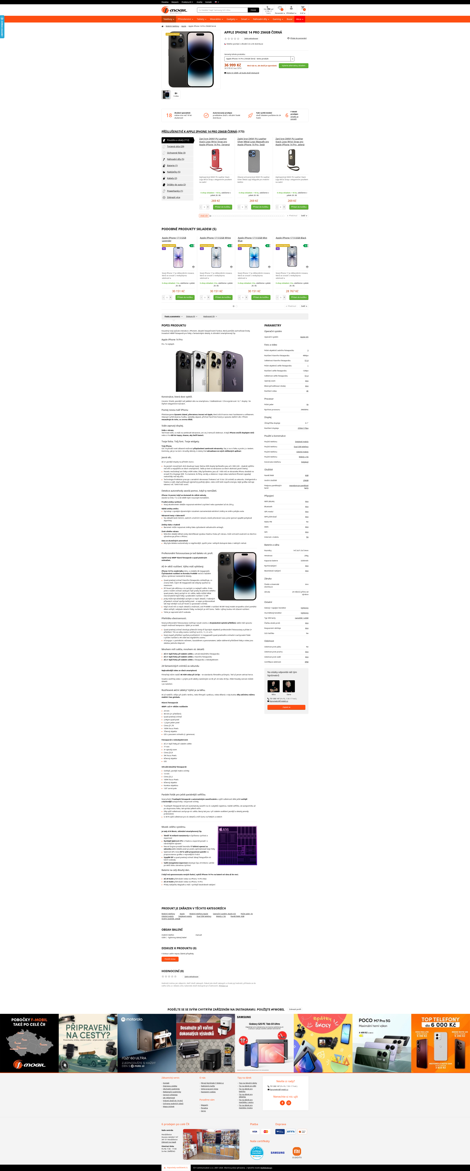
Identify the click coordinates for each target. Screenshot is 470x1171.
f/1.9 (306, 376)
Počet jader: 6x (247, 914)
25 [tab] (258, 216)
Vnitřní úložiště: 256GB (171, 919)
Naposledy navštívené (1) (177, 1167)
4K (307, 391)
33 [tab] (274, 216)
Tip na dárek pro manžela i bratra (246, 1106)
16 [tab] (240, 216)
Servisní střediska (170, 1095)
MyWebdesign (266, 1168)
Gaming (277, 19)
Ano (306, 381)
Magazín (175, 2)
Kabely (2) (172, 178)
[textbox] (259, 59)
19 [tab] (246, 216)
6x (307, 404)
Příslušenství (185, 19)
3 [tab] (214, 216)
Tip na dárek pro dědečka (246, 1095)
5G (307, 537)
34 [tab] (276, 216)
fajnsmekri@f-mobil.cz (279, 701)
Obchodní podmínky (171, 1089)
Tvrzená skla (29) (175, 146)
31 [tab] (270, 216)
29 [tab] (266, 216)
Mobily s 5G (221, 916)
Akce (299, 19)
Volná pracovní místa (209, 1089)
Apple (183, 26)
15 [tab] (238, 216)
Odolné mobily (168, 916)
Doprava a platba (170, 1086)
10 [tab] (228, 216)
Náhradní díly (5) (175, 159)
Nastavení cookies (208, 1092)
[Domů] (162, 26)
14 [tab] (236, 216)
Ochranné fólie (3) (176, 152)
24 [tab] (256, 216)
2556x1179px (303, 428)
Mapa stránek (168, 1106)
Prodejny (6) (186, 2)
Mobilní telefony (172, 26)
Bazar (290, 19)
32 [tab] (272, 216)
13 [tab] (234, 216)
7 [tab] (222, 216)
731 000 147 (283, 698)
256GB (305, 480)
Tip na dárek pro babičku (246, 1090)
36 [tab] (280, 216)
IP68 (306, 662)
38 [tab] (283, 216)
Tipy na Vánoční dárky (248, 1083)
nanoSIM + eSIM (301, 618)
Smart (244, 19)
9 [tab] (226, 216)
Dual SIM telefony (204, 916)
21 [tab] (250, 216)
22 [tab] (252, 216)
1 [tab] (210, 216)
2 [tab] (212, 216)
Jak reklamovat (169, 1098)
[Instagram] (288, 1102)
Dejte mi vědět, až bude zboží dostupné (243, 73)
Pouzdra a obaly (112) (178, 140)
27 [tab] (262, 216)
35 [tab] (278, 216)
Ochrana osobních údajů (173, 1103)
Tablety (201, 19)
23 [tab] (254, 216)
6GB (306, 475)
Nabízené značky (208, 1086)
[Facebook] (282, 1102)
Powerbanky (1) (175, 190)
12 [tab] (232, 216)
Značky (199, 2)
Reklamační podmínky (172, 1092)
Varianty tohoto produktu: (234, 54)
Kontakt (208, 2)
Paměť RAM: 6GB (237, 916)
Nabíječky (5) (173, 171)
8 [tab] (224, 216)
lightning (304, 608)
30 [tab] (268, 216)
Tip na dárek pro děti (247, 1086)
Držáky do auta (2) (176, 184)
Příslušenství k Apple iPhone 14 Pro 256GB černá (199, 131)
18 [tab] (244, 216)
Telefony (168, 19)
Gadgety (231, 19)
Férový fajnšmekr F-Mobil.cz (212, 1083)
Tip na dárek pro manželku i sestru (246, 1101)
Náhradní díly (260, 19)
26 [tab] (260, 216)
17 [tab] (242, 216)
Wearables (216, 19)
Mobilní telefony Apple (198, 914)
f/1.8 (306, 360)
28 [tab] (264, 216)
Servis (203, 1111)
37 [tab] (281, 216)
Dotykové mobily (185, 916)
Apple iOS (304, 337)
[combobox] (259, 58)
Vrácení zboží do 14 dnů (173, 1100)
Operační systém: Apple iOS (224, 914)
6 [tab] (220, 216)
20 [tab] (248, 216)
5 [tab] (218, 216)
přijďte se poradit (294, 117)
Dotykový (304, 462)
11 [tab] (230, 216)
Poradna (165, 2)
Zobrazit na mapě (169, 1142)
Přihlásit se (223, 986)
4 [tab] (216, 216)
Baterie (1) (172, 165)
